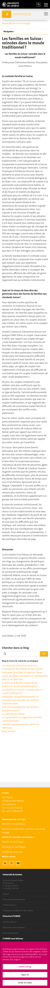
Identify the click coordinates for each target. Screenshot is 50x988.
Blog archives (9, 731)
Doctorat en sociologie (13, 846)
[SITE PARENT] (6, 14)
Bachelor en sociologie (13, 823)
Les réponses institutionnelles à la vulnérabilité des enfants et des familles (22, 667)
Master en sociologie (13, 841)
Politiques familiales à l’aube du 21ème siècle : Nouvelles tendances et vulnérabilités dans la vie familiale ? (25, 676)
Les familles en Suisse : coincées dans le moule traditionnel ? (22, 691)
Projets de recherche (12, 852)
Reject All (25, 975)
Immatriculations (10, 922)
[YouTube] (18, 862)
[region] (25, 964)
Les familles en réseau (13, 713)
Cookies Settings (25, 967)
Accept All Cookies (25, 983)
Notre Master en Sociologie (16, 23)
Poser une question (10, 933)
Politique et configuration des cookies (18, 910)
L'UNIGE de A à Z (9, 905)
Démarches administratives (14, 927)
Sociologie (22, 14)
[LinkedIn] (5, 862)
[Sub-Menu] (45, 14)
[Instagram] (12, 862)
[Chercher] (39, 5)
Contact (6, 894)
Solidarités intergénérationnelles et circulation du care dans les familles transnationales (20, 700)
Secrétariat (7, 797)
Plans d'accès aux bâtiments (14, 899)
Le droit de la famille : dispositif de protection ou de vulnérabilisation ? (20, 684)
